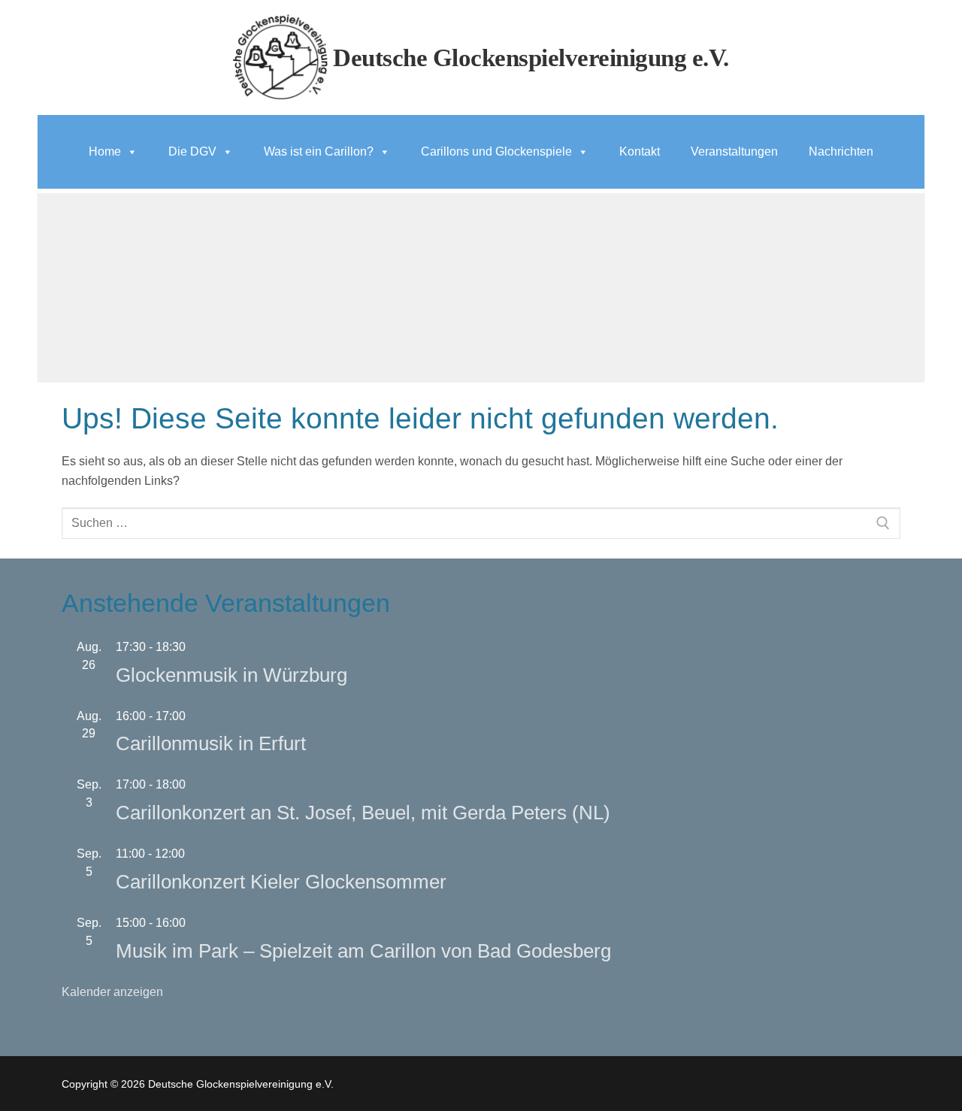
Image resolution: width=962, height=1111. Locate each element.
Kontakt (639, 151)
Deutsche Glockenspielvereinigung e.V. (531, 58)
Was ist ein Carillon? (319, 151)
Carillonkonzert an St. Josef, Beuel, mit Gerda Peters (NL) (363, 812)
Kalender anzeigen (112, 991)
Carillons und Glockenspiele (496, 151)
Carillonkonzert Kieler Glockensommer (281, 881)
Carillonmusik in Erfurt (211, 743)
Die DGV (192, 151)
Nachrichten (841, 151)
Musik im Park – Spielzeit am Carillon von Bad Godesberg (363, 950)
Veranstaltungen (734, 151)
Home (105, 151)
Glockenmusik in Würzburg (231, 675)
